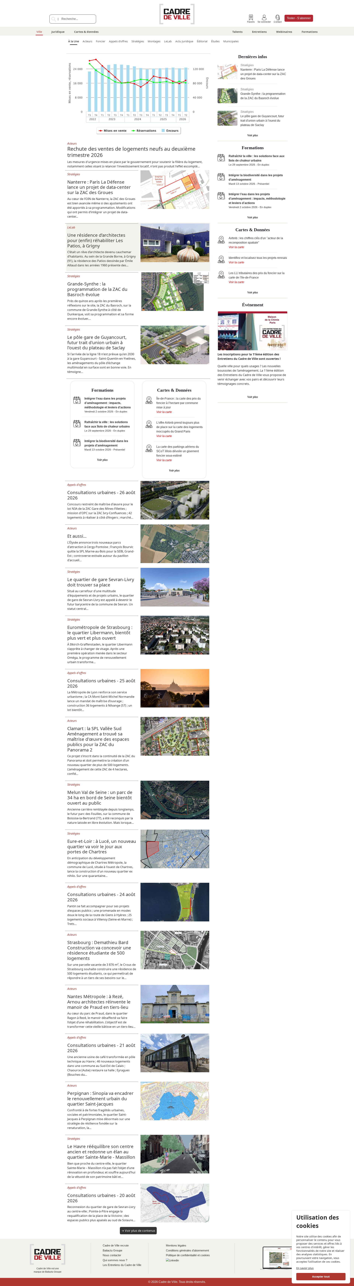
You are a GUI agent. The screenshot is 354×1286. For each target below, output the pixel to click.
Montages (154, 41)
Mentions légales (176, 1245)
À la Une (73, 41)
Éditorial (202, 41)
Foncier (100, 41)
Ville (39, 31)
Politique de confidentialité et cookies (188, 1255)
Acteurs (87, 41)
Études (215, 41)
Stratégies (137, 41)
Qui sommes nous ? (115, 1260)
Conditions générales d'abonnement (187, 1250)
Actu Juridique (184, 41)
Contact (278, 22)
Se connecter (264, 22)
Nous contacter (112, 1255)
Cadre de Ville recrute (116, 1245)
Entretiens (259, 31)
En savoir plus (305, 1268)
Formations (309, 31)
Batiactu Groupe (112, 1250)
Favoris (251, 22)
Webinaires (284, 31)
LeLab (168, 41)
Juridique (58, 31)
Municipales (231, 41)
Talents (237, 31)
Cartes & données (86, 31)
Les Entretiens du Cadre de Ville (122, 1265)
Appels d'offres (118, 41)
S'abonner (299, 18)
